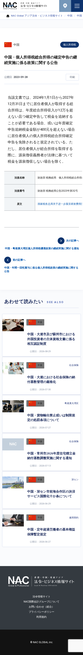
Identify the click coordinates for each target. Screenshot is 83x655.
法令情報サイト (41, 596)
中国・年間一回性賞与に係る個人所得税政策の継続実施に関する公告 (41, 265)
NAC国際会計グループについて (41, 601)
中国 (69, 16)
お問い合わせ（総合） (41, 606)
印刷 (72, 77)
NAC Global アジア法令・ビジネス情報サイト (37, 16)
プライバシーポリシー (41, 611)
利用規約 (41, 616)
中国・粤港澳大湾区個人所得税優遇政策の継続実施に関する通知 (42, 244)
